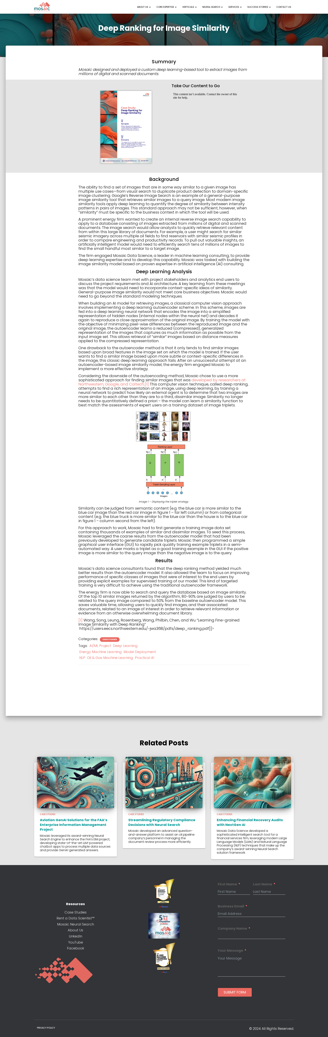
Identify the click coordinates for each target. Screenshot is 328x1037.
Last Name (262, 884)
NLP (82, 657)
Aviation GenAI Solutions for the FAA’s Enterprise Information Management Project (73, 825)
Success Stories (258, 7)
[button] (150, 7)
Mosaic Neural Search (75, 924)
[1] (147, 384)
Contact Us (283, 7)
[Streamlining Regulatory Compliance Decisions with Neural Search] (164, 782)
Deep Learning (125, 645)
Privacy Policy (46, 1027)
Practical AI (144, 657)
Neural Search (211, 7)
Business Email (231, 906)
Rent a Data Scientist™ (76, 918)
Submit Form (235, 992)
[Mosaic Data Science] (42, 7)
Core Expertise (165, 7)
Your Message (230, 950)
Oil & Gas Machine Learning (110, 657)
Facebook (75, 948)
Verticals (188, 7)
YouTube (75, 942)
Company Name (232, 928)
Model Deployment (140, 651)
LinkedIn (75, 936)
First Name (227, 884)
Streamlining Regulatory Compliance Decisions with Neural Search (161, 822)
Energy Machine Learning (100, 651)
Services (234, 7)
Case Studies (109, 639)
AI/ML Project (100, 645)
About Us (143, 7)
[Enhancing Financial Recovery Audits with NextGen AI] (252, 782)
